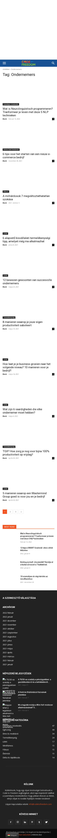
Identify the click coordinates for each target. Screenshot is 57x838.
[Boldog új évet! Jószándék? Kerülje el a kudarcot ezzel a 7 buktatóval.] (10, 566)
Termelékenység (9, 317)
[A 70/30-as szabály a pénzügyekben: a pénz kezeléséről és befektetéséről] (9, 686)
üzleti (5, 233)
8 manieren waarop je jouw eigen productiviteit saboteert (23, 323)
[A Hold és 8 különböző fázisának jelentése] (9, 696)
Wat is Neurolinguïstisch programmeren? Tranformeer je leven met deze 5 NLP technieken (28, 112)
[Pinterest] (32, 822)
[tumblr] (39, 822)
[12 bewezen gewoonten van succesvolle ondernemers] (28, 264)
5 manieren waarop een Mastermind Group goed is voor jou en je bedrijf (25, 495)
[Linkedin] (25, 822)
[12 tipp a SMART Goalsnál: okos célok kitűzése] (10, 552)
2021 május (8, 648)
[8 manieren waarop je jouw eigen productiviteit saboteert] (28, 306)
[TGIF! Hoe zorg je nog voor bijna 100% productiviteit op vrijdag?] (28, 435)
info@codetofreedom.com (40, 804)
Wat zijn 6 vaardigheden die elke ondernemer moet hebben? (22, 411)
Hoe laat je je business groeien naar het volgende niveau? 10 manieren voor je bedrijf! (27, 367)
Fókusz (5, 191)
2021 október (8, 628)
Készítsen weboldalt (22, 835)
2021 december (9, 620)
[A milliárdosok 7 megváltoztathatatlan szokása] (28, 180)
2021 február (8, 660)
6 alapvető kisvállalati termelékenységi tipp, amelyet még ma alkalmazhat (26, 239)
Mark (5, 119)
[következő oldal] (21, 512)
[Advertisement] (28, 29)
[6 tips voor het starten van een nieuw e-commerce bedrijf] (28, 138)
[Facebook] (10, 822)
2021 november (9, 624)
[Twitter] (46, 822)
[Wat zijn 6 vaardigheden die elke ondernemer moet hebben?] (28, 393)
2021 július (7, 640)
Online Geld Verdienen (11, 149)
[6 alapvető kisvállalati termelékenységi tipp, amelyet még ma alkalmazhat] (28, 222)
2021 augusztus (9, 636)
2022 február (8, 613)
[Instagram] (17, 822)
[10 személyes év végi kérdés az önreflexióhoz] (10, 580)
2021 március (8, 656)
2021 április (7, 652)
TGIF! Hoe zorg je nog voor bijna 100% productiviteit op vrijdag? (26, 453)
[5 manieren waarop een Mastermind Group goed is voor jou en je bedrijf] (28, 477)
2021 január (8, 664)
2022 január (8, 616)
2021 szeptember (10, 632)
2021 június (7, 644)
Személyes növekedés (10, 104)
